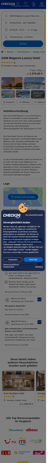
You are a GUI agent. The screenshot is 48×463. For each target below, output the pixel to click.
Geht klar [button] (33, 259)
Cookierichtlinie (8, 267)
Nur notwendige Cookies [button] (34, 215)
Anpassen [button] (12, 259)
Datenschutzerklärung (11, 264)
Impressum (39, 267)
